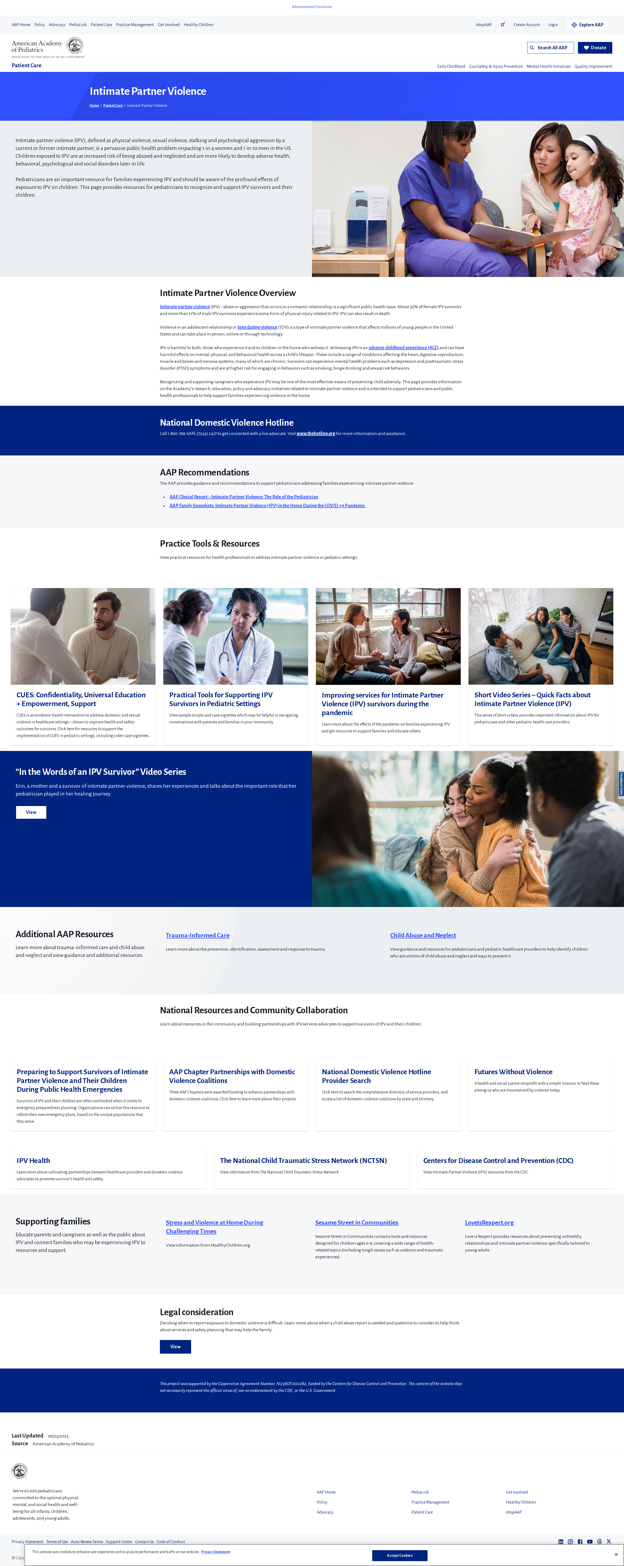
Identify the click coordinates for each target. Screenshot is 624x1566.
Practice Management (135, 25)
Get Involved (169, 25)
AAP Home (21, 25)
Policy (39, 25)
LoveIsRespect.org (489, 1222)
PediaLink (78, 25)
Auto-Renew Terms (87, 1542)
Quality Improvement (593, 66)
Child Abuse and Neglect (423, 935)
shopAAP (484, 25)
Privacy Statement (27, 1542)
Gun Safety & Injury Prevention (496, 66)
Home (94, 106)
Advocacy (57, 25)
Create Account (527, 25)
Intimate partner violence (185, 306)
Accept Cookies (399, 1555)
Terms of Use (57, 1542)
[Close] (616, 1554)
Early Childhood (451, 66)
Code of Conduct (171, 1542)
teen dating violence (257, 327)
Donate (598, 47)
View (31, 812)
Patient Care (101, 25)
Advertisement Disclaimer (312, 7)
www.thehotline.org (316, 433)
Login (553, 25)
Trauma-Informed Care (198, 935)
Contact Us (144, 1542)
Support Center (119, 1542)
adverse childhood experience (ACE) (404, 347)
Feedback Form (621, 784)
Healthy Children (199, 25)
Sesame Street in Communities (356, 1222)
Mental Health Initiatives (549, 66)
